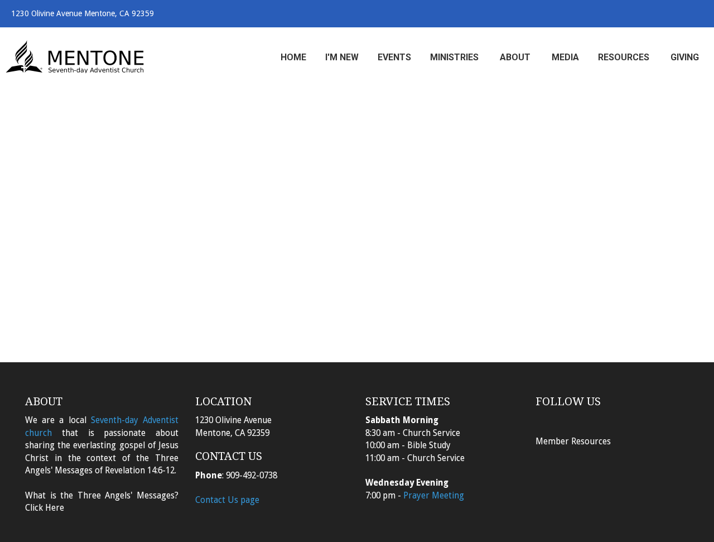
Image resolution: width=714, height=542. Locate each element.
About (516, 57)
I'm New (342, 57)
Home (293, 57)
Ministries (455, 57)
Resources (625, 57)
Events (394, 57)
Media (565, 57)
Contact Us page (227, 500)
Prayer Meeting (433, 496)
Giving (684, 57)
